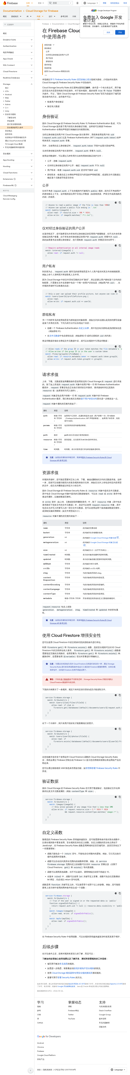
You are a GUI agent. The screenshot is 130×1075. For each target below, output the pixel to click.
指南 (39, 1006)
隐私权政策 (47, 1070)
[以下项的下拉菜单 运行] (55, 16)
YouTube (71, 1019)
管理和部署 (102, 768)
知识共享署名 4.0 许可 (77, 984)
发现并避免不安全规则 (84, 968)
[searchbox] (17, 24)
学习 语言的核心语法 (70, 79)
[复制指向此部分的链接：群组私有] (58, 314)
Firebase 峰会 (73, 1010)
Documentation (12, 11)
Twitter (71, 1014)
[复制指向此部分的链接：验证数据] (61, 781)
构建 (38, 16)
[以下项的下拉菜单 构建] (43, 16)
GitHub (40, 1023)
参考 (39, 1010)
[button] (15, 39)
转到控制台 (114, 3)
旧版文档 (102, 1027)
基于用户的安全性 (89, 398)
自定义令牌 (84, 328)
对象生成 (103, 538)
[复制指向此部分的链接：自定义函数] (65, 832)
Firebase (45, 24)
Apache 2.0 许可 (116, 984)
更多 (40, 3)
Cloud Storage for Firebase (42, 11)
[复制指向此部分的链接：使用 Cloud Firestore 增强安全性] (103, 635)
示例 (74, 16)
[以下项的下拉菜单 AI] (31, 16)
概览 (5, 16)
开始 (120, 32)
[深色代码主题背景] (116, 203)
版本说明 (102, 1019)
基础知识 (14, 16)
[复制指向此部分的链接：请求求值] (61, 374)
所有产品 (40, 1059)
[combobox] (60, 3)
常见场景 (64, 964)
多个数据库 (65, 679)
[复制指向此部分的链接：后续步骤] (61, 947)
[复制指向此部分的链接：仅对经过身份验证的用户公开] (87, 228)
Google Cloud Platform (46, 1055)
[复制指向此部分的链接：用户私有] (58, 266)
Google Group (105, 1014)
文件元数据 (54, 336)
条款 (39, 1070)
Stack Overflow (105, 1010)
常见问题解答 (104, 1023)
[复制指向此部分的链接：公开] (51, 185)
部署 (66, 977)
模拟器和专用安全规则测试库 (72, 973)
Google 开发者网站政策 (66, 986)
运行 (50, 16)
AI (27, 16)
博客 (104, 3)
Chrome (40, 1047)
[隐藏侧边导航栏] (30, 1070)
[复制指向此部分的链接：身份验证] (61, 116)
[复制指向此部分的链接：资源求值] (61, 473)
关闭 (108, 32)
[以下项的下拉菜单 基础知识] (21, 16)
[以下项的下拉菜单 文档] (33, 3)
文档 (28, 3)
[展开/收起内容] (53, 44)
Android (40, 1043)
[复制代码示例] (120, 203)
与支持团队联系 (105, 1006)
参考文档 (64, 16)
